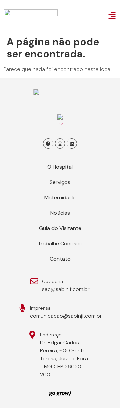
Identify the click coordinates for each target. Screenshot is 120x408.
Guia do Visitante (60, 228)
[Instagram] (60, 143)
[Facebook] (48, 143)
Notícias (60, 212)
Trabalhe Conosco (60, 243)
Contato (60, 258)
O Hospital (60, 166)
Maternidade (60, 197)
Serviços (60, 182)
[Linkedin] (72, 143)
